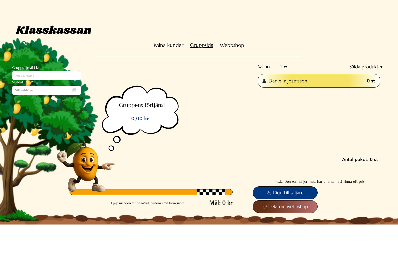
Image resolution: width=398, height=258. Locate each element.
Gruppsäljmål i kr (25, 67)
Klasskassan (53, 30)
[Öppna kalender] (74, 90)
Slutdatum (22, 82)
